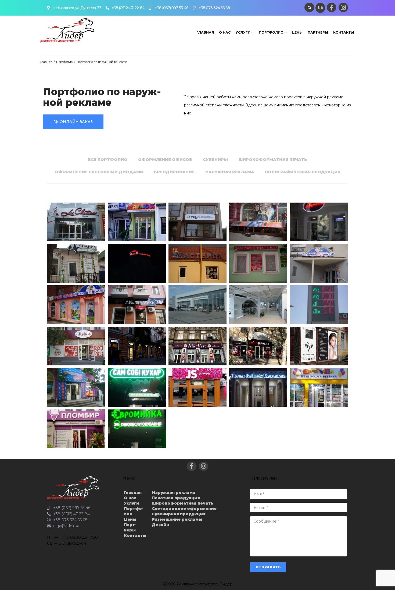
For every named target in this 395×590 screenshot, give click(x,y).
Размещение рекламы (177, 519)
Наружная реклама (229, 172)
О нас (225, 32)
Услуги (243, 32)
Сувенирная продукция (179, 514)
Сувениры (215, 159)
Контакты (343, 32)
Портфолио (271, 32)
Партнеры (318, 32)
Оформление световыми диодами (99, 172)
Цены (297, 32)
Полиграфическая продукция (302, 172)
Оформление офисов (165, 159)
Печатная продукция (176, 497)
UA (320, 8)
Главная (205, 32)
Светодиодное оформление (184, 508)
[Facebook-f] (331, 7)
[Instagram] (343, 7)
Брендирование (174, 172)
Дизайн (160, 524)
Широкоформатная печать (273, 159)
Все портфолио (107, 159)
